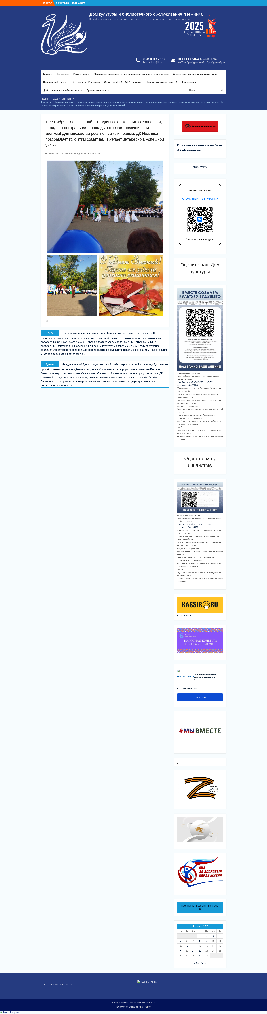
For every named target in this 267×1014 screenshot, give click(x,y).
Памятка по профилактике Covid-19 (200, 907)
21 (193, 951)
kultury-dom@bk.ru (152, 62)
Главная (47, 74)
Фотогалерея (189, 82)
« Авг (196, 963)
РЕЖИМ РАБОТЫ (200, 167)
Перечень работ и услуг (55, 82)
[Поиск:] (207, 90)
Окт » (203, 963)
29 (200, 955)
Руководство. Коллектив (86, 82)
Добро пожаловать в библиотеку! (61, 90)
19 (180, 951)
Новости (96, 153)
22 (200, 951)
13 (187, 946)
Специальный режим (203, 126)
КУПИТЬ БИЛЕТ (185, 615)
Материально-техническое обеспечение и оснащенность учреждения (131, 74)
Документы (62, 74)
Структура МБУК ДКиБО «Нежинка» (123, 82)
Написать (200, 697)
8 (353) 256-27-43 (154, 58)
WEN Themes (145, 1006)
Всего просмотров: (54, 984)
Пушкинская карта (96, 90)
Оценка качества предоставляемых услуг (195, 74)
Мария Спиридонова (75, 153)
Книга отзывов (81, 74)
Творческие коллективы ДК (162, 82)
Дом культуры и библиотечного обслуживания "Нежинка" (146, 14)
